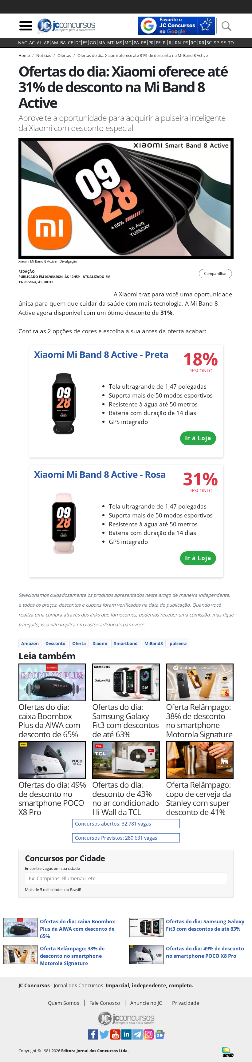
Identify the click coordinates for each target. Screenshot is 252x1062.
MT (110, 42)
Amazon (30, 643)
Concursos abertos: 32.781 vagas (113, 823)
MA (101, 42)
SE (223, 42)
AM (54, 42)
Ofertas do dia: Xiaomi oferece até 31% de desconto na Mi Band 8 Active (142, 55)
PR (151, 42)
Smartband (126, 643)
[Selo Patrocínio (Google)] (176, 25)
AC (32, 42)
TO (231, 42)
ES (85, 42)
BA (63, 42)
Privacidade (185, 1003)
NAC (22, 42)
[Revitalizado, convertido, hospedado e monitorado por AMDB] (228, 1051)
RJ (171, 42)
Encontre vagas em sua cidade (52, 868)
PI (165, 42)
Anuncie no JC (146, 1003)
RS (185, 42)
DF (78, 42)
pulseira (178, 643)
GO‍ (93, 42)
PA (136, 42)
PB (143, 42)
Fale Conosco (104, 1003)
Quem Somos (63, 1003)
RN (178, 42)
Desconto (55, 643)
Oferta (79, 643)
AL (39, 42)
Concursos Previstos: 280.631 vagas (116, 837)
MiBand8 (153, 643)
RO (194, 42)
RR (201, 42)
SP (216, 42)
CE (70, 42)
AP (46, 42)
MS (119, 42)
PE (158, 42)
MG (128, 42)
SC (209, 42)
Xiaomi (100, 643)
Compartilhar (215, 273)
